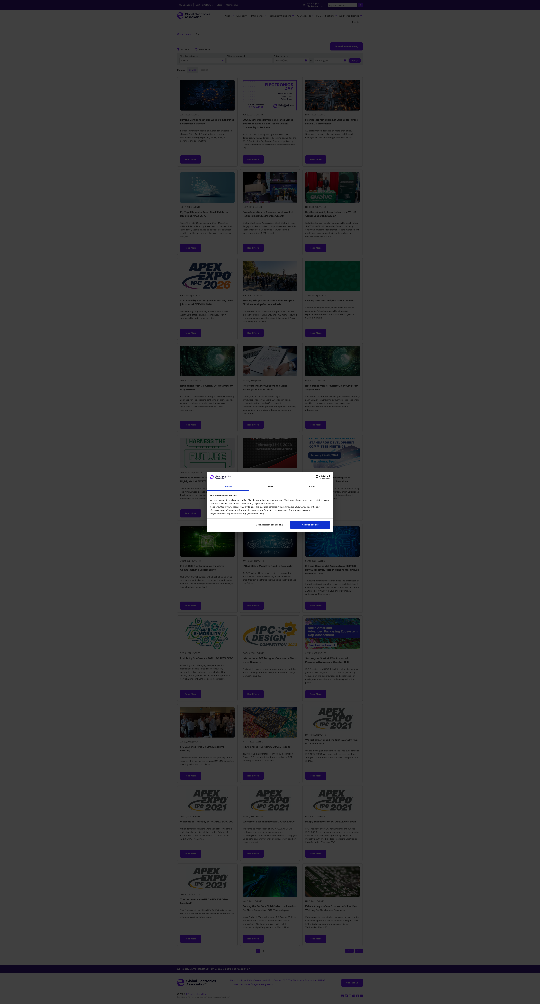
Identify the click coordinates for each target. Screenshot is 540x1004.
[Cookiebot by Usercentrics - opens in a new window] (318, 477)
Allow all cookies (310, 525)
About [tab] (312, 486)
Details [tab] (270, 486)
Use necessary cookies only (269, 525)
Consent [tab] (228, 486)
